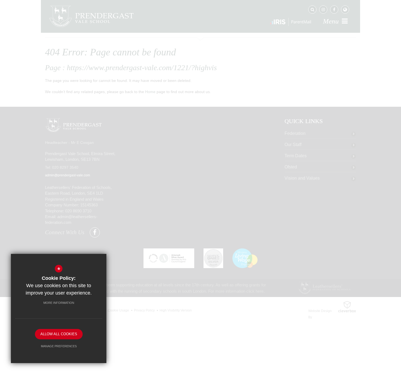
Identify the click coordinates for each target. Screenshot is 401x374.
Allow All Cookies (58, 334)
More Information (58, 302)
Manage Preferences (59, 346)
